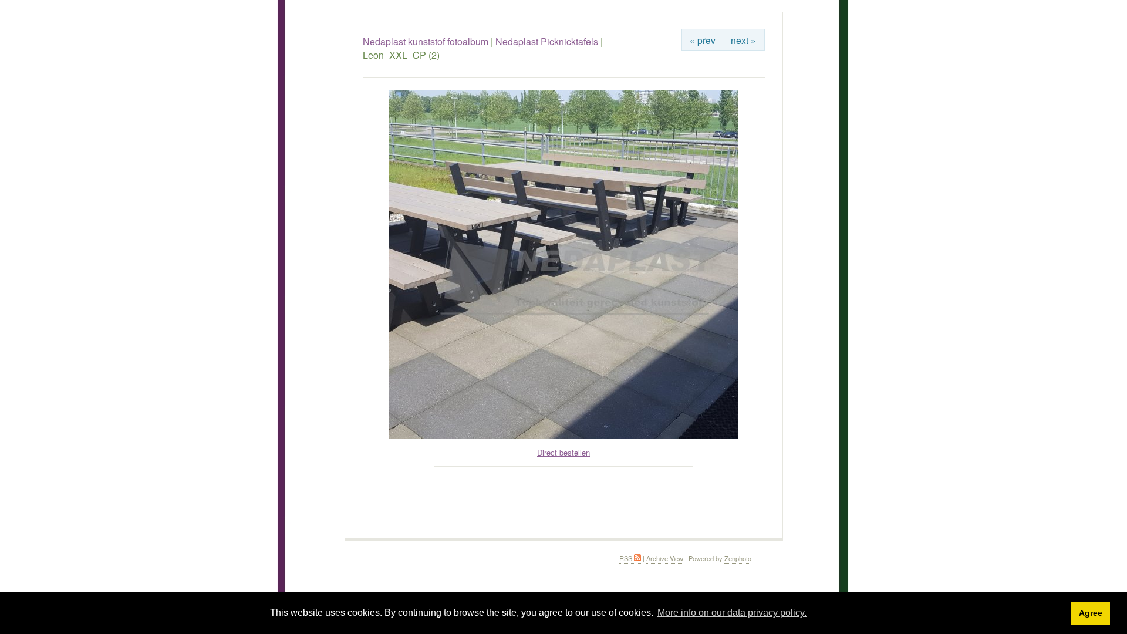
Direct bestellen (563, 452)
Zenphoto (737, 558)
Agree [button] (1090, 613)
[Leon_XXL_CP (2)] (563, 435)
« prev (703, 39)
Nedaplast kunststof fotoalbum (425, 41)
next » (743, 39)
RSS (626, 558)
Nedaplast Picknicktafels (546, 41)
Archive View (664, 558)
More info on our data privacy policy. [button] (732, 613)
